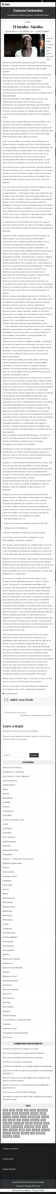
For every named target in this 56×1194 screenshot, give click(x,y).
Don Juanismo (9, 837)
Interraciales (8, 872)
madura (6, 1126)
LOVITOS (7, 1049)
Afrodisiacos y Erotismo (13, 772)
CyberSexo (7, 828)
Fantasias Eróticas (11, 850)
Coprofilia (7, 815)
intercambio (18, 1123)
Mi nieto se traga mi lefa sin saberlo (28, 1053)
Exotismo (7, 846)
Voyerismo (7, 1037)
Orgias (6, 924)
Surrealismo (8, 1007)
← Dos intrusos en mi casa (14, 713)
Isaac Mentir (12, 31)
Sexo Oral (7, 994)
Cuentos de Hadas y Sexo (13, 820)
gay (4, 1120)
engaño (43, 1113)
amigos (19, 1110)
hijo (18, 1120)
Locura (6, 889)
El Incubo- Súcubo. (28, 26)
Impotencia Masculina (12, 863)
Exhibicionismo (9, 842)
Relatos (6, 955)
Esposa (15, 1116)
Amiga (5, 1110)
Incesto (6, 867)
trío (32, 1133)
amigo (12, 1110)
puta (5, 1130)
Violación (7, 1024)
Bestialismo (8, 798)
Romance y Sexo (10, 976)
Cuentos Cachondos (28, 10)
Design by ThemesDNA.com (28, 1186)
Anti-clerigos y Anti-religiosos (16, 776)
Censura (6, 807)
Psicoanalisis (8, 950)
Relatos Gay (8, 963)
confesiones (42, 1110)
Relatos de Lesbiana (11, 959)
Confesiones (8, 811)
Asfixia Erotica (9, 785)
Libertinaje (7, 885)
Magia (28, 22)
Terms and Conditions (21, 1190)
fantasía (45, 1116)
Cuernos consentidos (23, 1062)
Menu (7, 4)
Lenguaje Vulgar (10, 876)
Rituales (6, 972)
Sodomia (6, 1002)
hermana (11, 1120)
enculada (34, 1113)
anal (26, 1110)
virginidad (40, 1133)
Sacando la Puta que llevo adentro (27, 1058)
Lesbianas (7, 881)
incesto (25, 1120)
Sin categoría (8, 998)
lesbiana (29, 1123)
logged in (18, 731)
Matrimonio (8, 902)
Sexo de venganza (10, 989)
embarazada (24, 1113)
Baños (5, 789)
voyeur (16, 1136)
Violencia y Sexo (10, 1029)
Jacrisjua (7, 1097)
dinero (14, 1113)
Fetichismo (7, 855)
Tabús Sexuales (9, 1016)
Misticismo (7, 911)
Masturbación (9, 898)
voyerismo (7, 1136)
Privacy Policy (38, 1190)
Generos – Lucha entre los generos (18, 859)
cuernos (6, 1113)
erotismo (6, 1116)
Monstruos (7, 915)
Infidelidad (35, 1120)
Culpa (5, 824)
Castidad (6, 802)
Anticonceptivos (10, 781)
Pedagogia (7, 929)
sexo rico (6, 1133)
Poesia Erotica (9, 933)
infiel (43, 1120)
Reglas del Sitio (9, 1169)
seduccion (13, 1130)
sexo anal (35, 1130)
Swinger (16, 1133)
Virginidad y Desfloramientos (15, 1033)
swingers (25, 1133)
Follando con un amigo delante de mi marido (33, 1066)
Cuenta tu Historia (10, 1149)
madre (46, 1123)
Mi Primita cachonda (27, 1092)
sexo (28, 1130)
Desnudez (7, 833)
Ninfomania (8, 920)
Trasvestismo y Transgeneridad (17, 1020)
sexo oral (45, 1130)
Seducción (7, 985)
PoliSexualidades (10, 937)
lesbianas (38, 1123)
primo (45, 1126)
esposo (23, 1116)
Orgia (38, 1126)
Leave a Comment (43, 31)
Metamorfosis (9, 907)
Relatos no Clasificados (13, 968)
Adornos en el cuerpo (12, 767)
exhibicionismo (34, 1116)
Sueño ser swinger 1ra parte (26, 1049)
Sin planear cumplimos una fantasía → (36, 715)
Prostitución (8, 946)
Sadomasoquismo (10, 981)
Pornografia (8, 942)
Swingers (7, 1011)
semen (22, 1130)
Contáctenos (8, 1159)
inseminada (7, 1123)
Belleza (6, 794)
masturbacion (17, 1126)
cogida (32, 1110)
